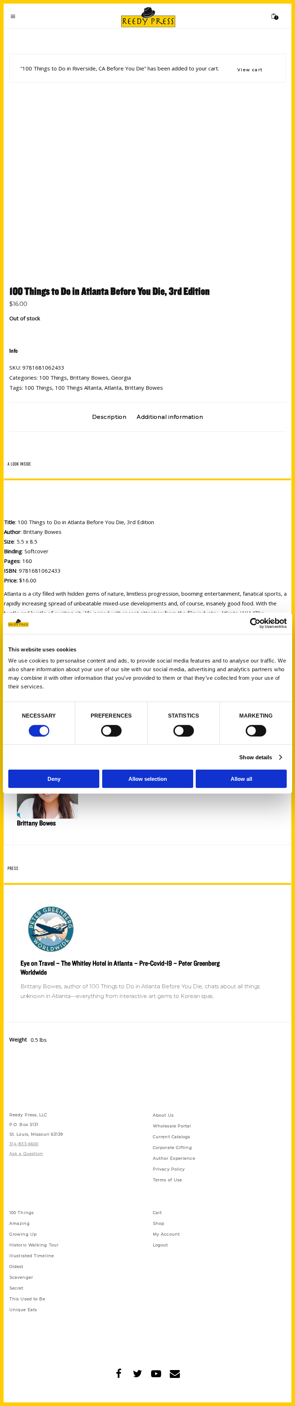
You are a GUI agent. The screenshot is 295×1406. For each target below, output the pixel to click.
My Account (166, 1234)
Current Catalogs (172, 1136)
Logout (160, 1244)
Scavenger (21, 1277)
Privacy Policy (169, 1169)
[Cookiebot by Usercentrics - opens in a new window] (255, 623)
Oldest (16, 1266)
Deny (53, 779)
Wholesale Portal (172, 1125)
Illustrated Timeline (31, 1255)
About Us (163, 1115)
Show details (255, 757)
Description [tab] (109, 416)
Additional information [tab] (170, 416)
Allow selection (147, 779)
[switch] (111, 730)
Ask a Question (26, 1153)
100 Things (53, 377)
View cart (250, 69)
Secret (16, 1288)
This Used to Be (27, 1298)
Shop (158, 1223)
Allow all (241, 779)
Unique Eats (23, 1309)
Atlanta (113, 387)
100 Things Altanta (78, 387)
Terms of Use (167, 1179)
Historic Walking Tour (34, 1244)
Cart (157, 1212)
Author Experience (174, 1158)
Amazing (19, 1223)
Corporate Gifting (172, 1147)
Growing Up (23, 1234)
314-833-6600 (23, 1143)
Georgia (121, 377)
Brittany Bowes (89, 377)
